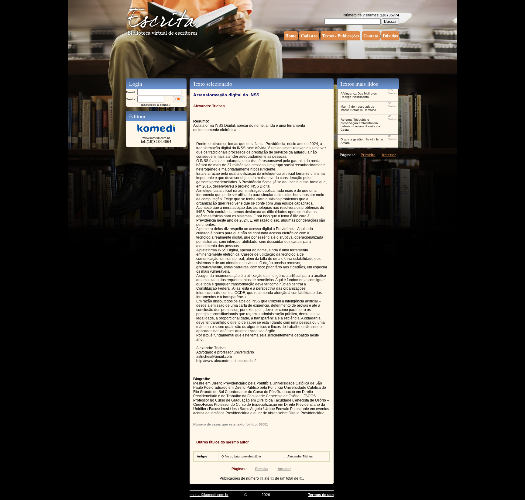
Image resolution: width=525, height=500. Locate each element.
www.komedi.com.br (156, 138)
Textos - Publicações (340, 36)
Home (290, 36)
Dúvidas (390, 36)
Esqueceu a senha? (156, 104)
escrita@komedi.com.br (209, 495)
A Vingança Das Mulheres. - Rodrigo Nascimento (360, 95)
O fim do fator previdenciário (241, 456)
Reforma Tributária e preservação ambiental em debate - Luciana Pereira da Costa (360, 124)
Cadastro (309, 36)
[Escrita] (162, 35)
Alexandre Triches (300, 456)
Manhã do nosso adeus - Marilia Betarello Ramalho (358, 108)
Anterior (284, 469)
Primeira (261, 469)
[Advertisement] (262, 58)
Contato (370, 36)
